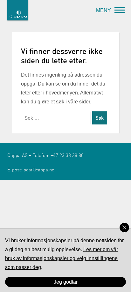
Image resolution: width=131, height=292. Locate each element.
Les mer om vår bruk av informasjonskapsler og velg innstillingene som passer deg (61, 258)
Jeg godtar (66, 282)
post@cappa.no (39, 170)
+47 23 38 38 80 (67, 155)
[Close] (124, 227)
